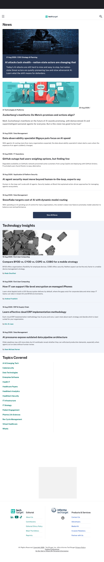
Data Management (21, 133)
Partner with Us (77, 535)
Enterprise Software (11, 377)
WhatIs (5, 429)
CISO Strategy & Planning (27, 57)
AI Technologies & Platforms (13, 110)
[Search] (101, 16)
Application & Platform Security (26, 174)
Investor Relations (78, 531)
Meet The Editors (32, 531)
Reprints (29, 535)
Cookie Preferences (52, 549)
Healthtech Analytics (11, 391)
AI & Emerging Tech (11, 363)
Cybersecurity (8, 368)
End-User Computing (22, 257)
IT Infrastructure (9, 401)
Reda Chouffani (10, 273)
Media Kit (75, 526)
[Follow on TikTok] (21, 517)
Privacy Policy (80, 547)
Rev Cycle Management (12, 419)
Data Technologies (10, 373)
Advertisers (76, 522)
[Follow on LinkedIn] (12, 517)
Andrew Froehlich (11, 299)
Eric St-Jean (9, 324)
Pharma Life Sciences (11, 415)
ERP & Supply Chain (21, 307)
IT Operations (19, 154)
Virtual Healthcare (10, 424)
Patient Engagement (11, 410)
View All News (52, 215)
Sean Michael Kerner (12, 349)
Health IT (6, 382)
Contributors (31, 522)
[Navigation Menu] (3, 16)
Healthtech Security (11, 396)
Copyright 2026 (38, 547)
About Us (29, 517)
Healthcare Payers (10, 387)
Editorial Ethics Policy (34, 526)
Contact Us (76, 517)
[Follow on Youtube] (17, 517)
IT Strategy (7, 405)
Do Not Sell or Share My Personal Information (52, 551)
